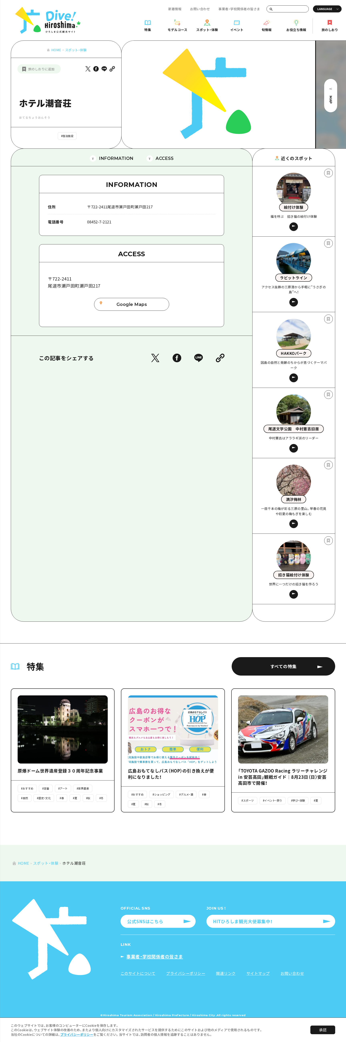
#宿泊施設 (67, 136)
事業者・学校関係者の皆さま (239, 8)
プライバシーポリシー (76, 1034)
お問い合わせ (200, 8)
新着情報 (174, 8)
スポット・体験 (76, 49)
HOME (56, 49)
